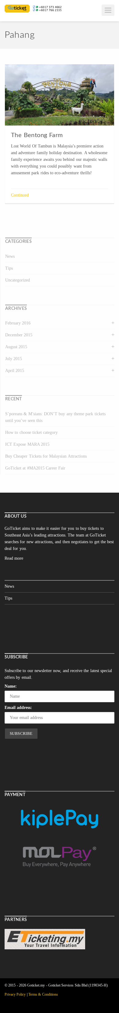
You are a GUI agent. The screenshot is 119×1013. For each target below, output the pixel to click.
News (10, 256)
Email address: (18, 707)
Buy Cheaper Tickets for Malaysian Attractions (46, 456)
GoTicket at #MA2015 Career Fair (35, 468)
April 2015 (14, 370)
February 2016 (18, 323)
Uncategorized (17, 280)
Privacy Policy (15, 994)
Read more (14, 558)
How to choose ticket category (31, 432)
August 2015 (16, 347)
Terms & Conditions (43, 994)
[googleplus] (93, 1004)
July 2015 (13, 358)
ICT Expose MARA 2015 (27, 444)
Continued (20, 195)
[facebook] (107, 1004)
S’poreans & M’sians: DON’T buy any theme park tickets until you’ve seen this (55, 417)
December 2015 (18, 335)
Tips (9, 268)
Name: (11, 686)
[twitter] (79, 1004)
